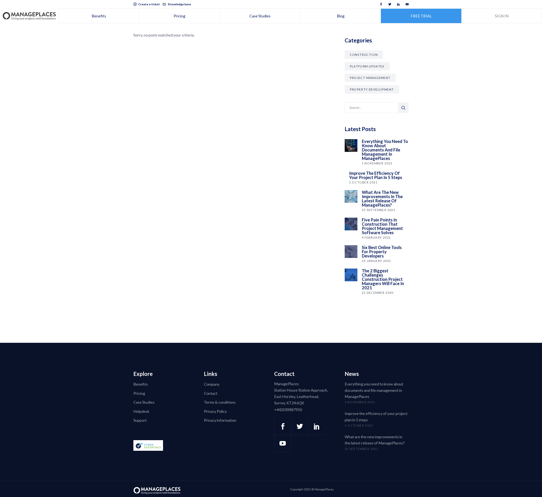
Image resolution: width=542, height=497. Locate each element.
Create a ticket (149, 4)
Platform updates (367, 66)
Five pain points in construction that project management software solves (382, 226)
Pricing (139, 393)
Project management (370, 78)
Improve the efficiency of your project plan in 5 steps (375, 175)
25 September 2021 (378, 210)
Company (212, 384)
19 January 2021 (376, 261)
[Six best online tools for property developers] (351, 251)
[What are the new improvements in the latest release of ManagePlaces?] (351, 196)
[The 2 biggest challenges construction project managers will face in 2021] (351, 275)
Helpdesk (141, 411)
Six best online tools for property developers (382, 251)
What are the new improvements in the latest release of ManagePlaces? (382, 198)
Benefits (140, 384)
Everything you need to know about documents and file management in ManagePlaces (385, 150)
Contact (210, 393)
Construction (364, 54)
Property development (372, 89)
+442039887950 (288, 409)
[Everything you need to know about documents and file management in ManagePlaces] (351, 145)
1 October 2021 (363, 182)
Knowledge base (179, 4)
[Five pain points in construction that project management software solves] (351, 224)
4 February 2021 (376, 237)
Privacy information (220, 420)
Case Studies (144, 402)
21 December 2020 (378, 292)
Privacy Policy (215, 411)
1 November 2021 (377, 163)
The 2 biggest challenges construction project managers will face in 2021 (383, 279)
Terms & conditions (220, 402)
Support (140, 420)
